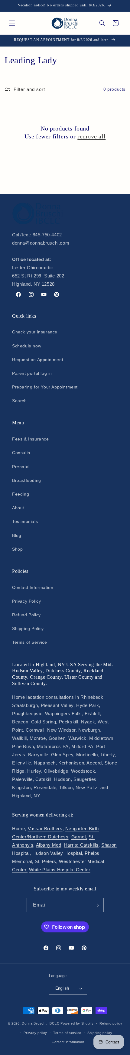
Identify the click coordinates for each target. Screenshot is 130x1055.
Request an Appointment (37, 359)
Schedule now (26, 345)
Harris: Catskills (81, 845)
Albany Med (48, 845)
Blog (16, 535)
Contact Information (32, 587)
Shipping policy (99, 1033)
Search (19, 400)
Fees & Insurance (30, 439)
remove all (91, 136)
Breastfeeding (26, 480)
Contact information (68, 1042)
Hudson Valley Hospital (57, 853)
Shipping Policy (28, 628)
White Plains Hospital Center (59, 869)
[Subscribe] (96, 905)
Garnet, (79, 836)
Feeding (20, 494)
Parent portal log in (32, 373)
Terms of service (67, 1033)
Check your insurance (34, 331)
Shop (17, 549)
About (18, 507)
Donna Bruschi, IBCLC (40, 1023)
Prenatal (21, 466)
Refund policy (110, 1023)
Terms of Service (29, 642)
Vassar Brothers (45, 828)
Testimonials (25, 521)
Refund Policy (26, 614)
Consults (21, 452)
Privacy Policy (26, 601)
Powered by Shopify (77, 1023)
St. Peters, (46, 861)
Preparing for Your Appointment (45, 387)
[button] (12, 23)
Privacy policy (35, 1033)
